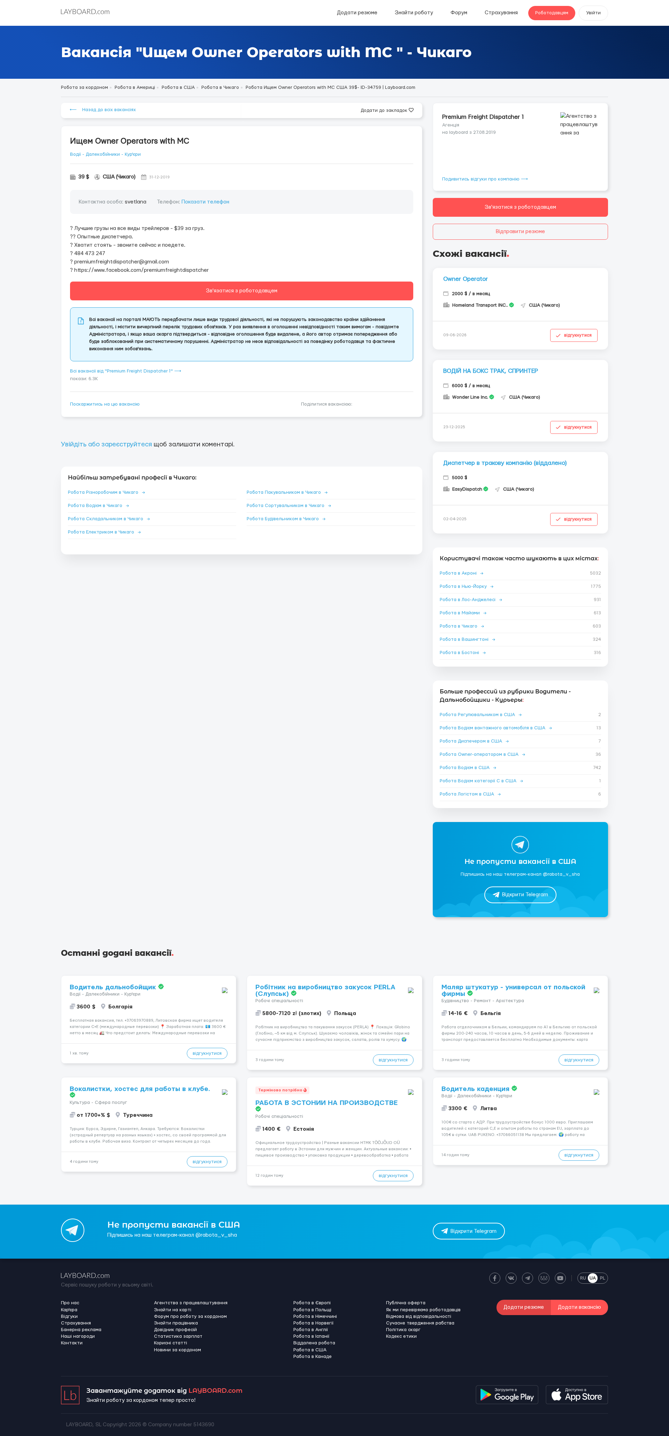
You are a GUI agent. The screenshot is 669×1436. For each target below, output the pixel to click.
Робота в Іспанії (311, 1336)
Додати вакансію (579, 1307)
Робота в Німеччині (315, 1316)
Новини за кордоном (177, 1349)
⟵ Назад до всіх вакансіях (103, 109)
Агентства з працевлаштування (191, 1302)
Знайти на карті (172, 1309)
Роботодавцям (551, 12)
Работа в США (309, 1349)
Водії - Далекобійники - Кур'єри (105, 154)
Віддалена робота (314, 1343)
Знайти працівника (176, 1323)
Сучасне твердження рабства (420, 1323)
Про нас (70, 1302)
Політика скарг (403, 1329)
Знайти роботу (414, 12)
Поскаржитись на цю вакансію (105, 404)
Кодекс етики (401, 1336)
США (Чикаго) (119, 176)
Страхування (501, 12)
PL (602, 1278)
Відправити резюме (520, 231)
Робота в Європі (312, 1302)
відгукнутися (578, 335)
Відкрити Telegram (525, 894)
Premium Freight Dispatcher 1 (483, 117)
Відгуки (69, 1316)
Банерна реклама (81, 1329)
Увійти (593, 12)
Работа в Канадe (312, 1356)
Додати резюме (357, 12)
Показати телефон (205, 202)
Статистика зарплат (178, 1336)
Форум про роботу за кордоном (190, 1316)
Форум (459, 12)
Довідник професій (175, 1329)
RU (583, 1278)
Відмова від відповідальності (418, 1316)
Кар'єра (69, 1309)
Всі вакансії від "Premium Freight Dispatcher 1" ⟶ (125, 371)
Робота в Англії (310, 1329)
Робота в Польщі (312, 1309)
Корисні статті (170, 1343)
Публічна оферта (405, 1302)
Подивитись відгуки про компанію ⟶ (485, 179)
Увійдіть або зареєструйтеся (106, 444)
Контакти (72, 1343)
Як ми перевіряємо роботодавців (423, 1309)
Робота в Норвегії (313, 1323)
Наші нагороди (78, 1336)
